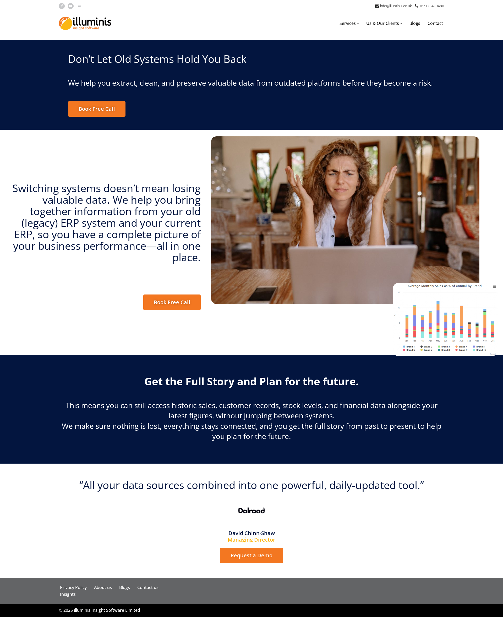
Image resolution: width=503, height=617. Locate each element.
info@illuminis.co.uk (396, 5)
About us (103, 587)
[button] (358, 23)
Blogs (414, 23)
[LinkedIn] (80, 6)
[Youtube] (71, 6)
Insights (68, 594)
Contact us (147, 587)
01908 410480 (432, 5)
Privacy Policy (73, 587)
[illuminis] (85, 23)
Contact (435, 23)
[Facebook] (62, 6)
